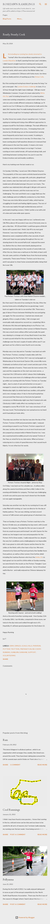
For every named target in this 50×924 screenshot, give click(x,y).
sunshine (23, 652)
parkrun (37, 646)
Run (5, 740)
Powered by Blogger (26, 917)
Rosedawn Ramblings (19, 4)
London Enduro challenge (27, 87)
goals (24, 646)
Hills (30, 646)
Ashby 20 (38, 557)
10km (11, 646)
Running (6, 652)
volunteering (9, 655)
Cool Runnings (11, 809)
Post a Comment (17, 834)
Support (32, 652)
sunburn (15, 652)
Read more (42, 765)
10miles (17, 646)
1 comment (15, 765)
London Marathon (9, 61)
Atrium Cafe (39, 77)
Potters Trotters (11, 649)
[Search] (40, 4)
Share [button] (5, 659)
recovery (36, 649)
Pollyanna (8, 879)
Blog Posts (7, 19)
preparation (26, 649)
